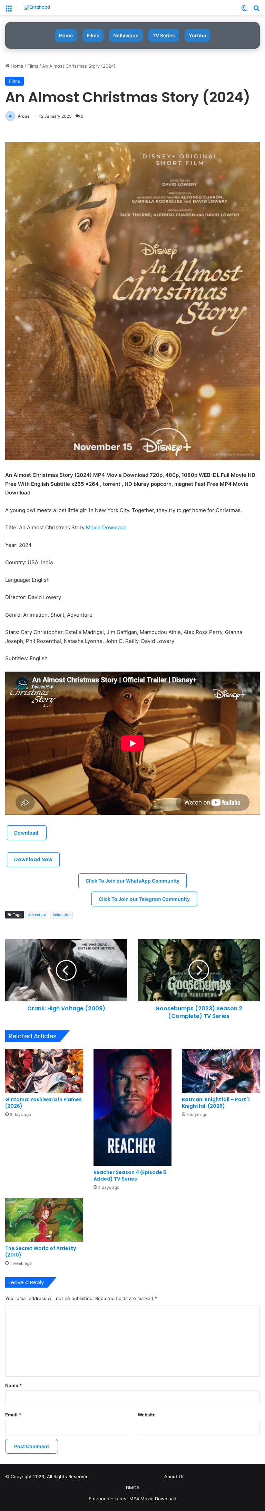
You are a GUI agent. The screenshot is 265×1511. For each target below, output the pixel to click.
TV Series (164, 35)
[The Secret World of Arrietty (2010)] (44, 1220)
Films (93, 35)
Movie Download (107, 527)
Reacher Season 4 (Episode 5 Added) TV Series (130, 1175)
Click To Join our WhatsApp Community (132, 881)
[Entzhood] (37, 7)
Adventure (37, 914)
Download (26, 833)
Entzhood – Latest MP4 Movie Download (132, 1498)
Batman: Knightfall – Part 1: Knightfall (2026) (216, 1102)
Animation (61, 914)
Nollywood (126, 35)
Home (66, 35)
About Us (174, 1476)
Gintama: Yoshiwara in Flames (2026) (43, 1102)
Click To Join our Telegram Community (144, 899)
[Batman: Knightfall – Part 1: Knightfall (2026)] (221, 1071)
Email (13, 1414)
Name (13, 1385)
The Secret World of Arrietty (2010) (40, 1251)
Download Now (33, 859)
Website (147, 1414)
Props (24, 116)
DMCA (132, 1487)
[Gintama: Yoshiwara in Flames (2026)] (44, 1071)
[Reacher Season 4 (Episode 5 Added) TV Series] (132, 1107)
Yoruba (197, 35)
